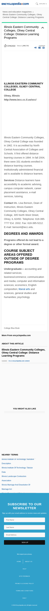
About (19, 361)
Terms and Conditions (24, 590)
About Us (28, 561)
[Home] (15, 3)
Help (24, 569)
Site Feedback (24, 576)
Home (19, 561)
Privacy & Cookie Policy (24, 583)
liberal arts (24, 289)
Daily (24, 598)
